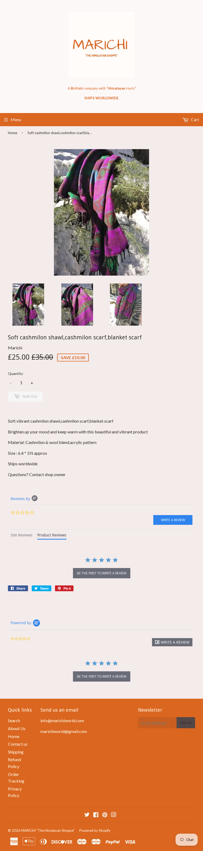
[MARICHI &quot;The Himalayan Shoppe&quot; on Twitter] (87, 815)
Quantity (15, 373)
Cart (194, 119)
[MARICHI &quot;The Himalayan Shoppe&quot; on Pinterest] (105, 815)
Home (12, 133)
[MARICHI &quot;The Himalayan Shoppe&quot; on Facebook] (96, 815)
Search (14, 720)
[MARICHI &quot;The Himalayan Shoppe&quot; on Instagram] (113, 815)
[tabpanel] (101, 568)
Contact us (17, 743)
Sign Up (186, 723)
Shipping (16, 751)
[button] (172, 642)
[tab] (22, 536)
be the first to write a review (101, 573)
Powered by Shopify (94, 830)
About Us (16, 728)
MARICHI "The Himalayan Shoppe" (48, 830)
